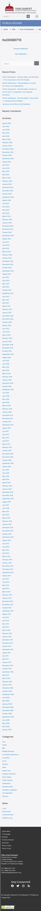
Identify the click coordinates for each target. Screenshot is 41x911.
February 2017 (7, 447)
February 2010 (7, 681)
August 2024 (6, 200)
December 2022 (7, 261)
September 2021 (7, 293)
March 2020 (6, 335)
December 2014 (7, 527)
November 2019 (7, 348)
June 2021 (5, 296)
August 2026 (6, 123)
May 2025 (5, 171)
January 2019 (7, 380)
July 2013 (5, 579)
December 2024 (7, 187)
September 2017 (7, 425)
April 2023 (5, 248)
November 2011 (7, 643)
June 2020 (6, 332)
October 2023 (7, 232)
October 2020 (7, 322)
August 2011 (6, 653)
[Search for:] (20, 64)
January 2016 (7, 489)
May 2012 (5, 624)
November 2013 (7, 569)
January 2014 (7, 563)
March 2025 (6, 178)
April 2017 (5, 441)
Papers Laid (6, 770)
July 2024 (5, 203)
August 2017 (6, 428)
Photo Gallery (6, 777)
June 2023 (6, 245)
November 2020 (7, 319)
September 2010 (8, 672)
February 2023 (7, 255)
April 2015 (5, 515)
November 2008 (7, 710)
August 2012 (6, 614)
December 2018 (7, 383)
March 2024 (6, 216)
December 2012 (7, 601)
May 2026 (5, 133)
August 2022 (6, 274)
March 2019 (6, 373)
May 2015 (5, 511)
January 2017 (6, 450)
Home (5, 29)
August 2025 (6, 162)
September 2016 (8, 463)
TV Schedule (6, 834)
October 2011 (6, 646)
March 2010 (6, 678)
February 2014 (7, 559)
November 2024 (7, 190)
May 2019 (5, 367)
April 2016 (5, 479)
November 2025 (7, 152)
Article (4, 745)
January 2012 (6, 636)
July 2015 (5, 505)
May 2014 (5, 550)
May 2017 (5, 438)
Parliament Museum (9, 774)
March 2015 (6, 518)
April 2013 (5, 588)
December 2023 (7, 226)
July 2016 (5, 470)
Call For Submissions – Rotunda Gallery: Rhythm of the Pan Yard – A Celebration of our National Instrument (19, 92)
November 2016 (7, 457)
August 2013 (6, 576)
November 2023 (7, 229)
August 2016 (6, 466)
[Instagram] (23, 885)
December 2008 (7, 707)
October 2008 (7, 713)
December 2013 (7, 566)
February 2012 (7, 633)
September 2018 (7, 389)
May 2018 (5, 399)
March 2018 (6, 405)
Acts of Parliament (27, 29)
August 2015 (6, 502)
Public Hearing (7, 780)
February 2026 (7, 142)
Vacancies (5, 843)
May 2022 (5, 284)
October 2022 (7, 268)
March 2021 (6, 306)
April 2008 (5, 726)
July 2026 (5, 126)
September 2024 (8, 197)
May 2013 (5, 585)
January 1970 (7, 729)
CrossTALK (6, 758)
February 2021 (7, 309)
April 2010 (5, 675)
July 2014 (5, 543)
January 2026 (7, 146)
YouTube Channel (8, 840)
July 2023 (5, 242)
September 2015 (7, 498)
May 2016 (5, 476)
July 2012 (5, 617)
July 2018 (5, 393)
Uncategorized (7, 793)
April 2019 (5, 370)
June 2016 (5, 473)
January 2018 (6, 412)
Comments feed (7, 815)
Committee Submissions (10, 754)
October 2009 (7, 691)
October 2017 (6, 421)
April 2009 (5, 701)
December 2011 (7, 640)
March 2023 (6, 251)
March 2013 (6, 592)
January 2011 (6, 662)
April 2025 (5, 174)
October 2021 (6, 290)
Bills (13, 29)
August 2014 (6, 540)
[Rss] (28, 885)
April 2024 (5, 213)
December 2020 (7, 316)
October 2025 (7, 155)
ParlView (5, 837)
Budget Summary (8, 751)
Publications (6, 783)
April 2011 (5, 659)
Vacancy (5, 796)
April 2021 (5, 303)
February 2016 (7, 486)
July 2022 (5, 277)
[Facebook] (12, 885)
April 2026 (5, 136)
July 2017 (5, 431)
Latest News (6, 831)
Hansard (5, 764)
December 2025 (7, 149)
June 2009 (6, 697)
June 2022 (5, 280)
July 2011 (5, 656)
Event (4, 761)
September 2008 (8, 717)
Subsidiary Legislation (9, 790)
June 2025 (5, 168)
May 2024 (5, 210)
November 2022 (7, 264)
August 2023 (6, 239)
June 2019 (5, 364)
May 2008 (5, 723)
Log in (4, 808)
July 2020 (5, 328)
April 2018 (5, 402)
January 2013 (7, 598)
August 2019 (6, 357)
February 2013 (7, 595)
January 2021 (6, 312)
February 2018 (7, 409)
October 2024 (7, 194)
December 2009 (7, 688)
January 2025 (7, 184)
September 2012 (7, 611)
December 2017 (7, 415)
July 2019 (5, 360)
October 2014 (7, 534)
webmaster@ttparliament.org (11, 872)
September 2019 (8, 354)
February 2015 (7, 521)
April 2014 (5, 553)
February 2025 (7, 181)
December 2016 (7, 454)
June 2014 (5, 547)
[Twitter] (17, 885)
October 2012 (6, 608)
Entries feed (6, 811)
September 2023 (8, 235)
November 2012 (7, 604)
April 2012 (5, 627)
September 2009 (8, 694)
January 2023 (7, 258)
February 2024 (7, 219)
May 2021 (5, 300)
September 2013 (8, 572)
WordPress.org (7, 818)
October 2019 (7, 351)
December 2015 (7, 492)
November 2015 (7, 495)
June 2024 (6, 207)
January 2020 (7, 341)
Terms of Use (6, 848)
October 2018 (6, 386)
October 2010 (7, 668)
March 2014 (6, 556)
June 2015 (5, 508)
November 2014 (7, 531)
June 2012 (5, 620)
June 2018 (5, 396)
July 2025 (5, 165)
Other (4, 767)
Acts (3, 742)
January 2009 (7, 704)
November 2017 (7, 418)
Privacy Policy (6, 845)
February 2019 (7, 377)
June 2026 (6, 130)
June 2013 (5, 582)
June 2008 (6, 720)
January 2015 (6, 524)
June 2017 (5, 434)
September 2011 (7, 649)
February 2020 (7, 338)
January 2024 (7, 223)
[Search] (28, 16)
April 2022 (5, 287)
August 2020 (6, 325)
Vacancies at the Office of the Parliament (16, 104)
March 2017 (6, 444)
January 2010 (7, 685)
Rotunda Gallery (7, 786)
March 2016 (6, 482)
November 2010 (7, 665)
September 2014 (8, 537)
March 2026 (6, 139)
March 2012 (6, 630)
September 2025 (8, 158)
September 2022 (8, 271)
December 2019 (7, 345)
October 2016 (7, 460)
